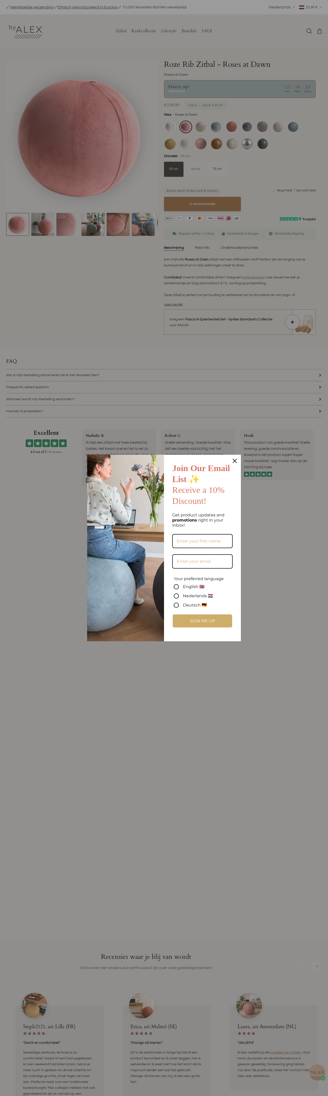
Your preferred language (199, 578)
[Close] (235, 461)
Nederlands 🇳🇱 (198, 595)
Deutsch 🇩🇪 (195, 605)
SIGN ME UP (202, 620)
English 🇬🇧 (193, 586)
